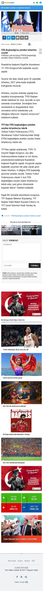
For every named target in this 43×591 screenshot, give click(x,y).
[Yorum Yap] (26, 38)
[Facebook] (4, 38)
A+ (40, 50)
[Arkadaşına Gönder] (17, 38)
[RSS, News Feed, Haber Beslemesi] (21, 577)
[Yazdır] (22, 38)
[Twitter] (9, 38)
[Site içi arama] (26, 577)
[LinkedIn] (13, 38)
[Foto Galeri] (40, 2)
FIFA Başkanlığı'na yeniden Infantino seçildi (26, 216)
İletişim (27, 561)
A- (40, 53)
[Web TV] (37, 2)
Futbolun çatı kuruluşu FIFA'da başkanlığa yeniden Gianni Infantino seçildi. (18, 56)
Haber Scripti (19, 582)
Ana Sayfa (12, 561)
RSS (33, 561)
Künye (20, 561)
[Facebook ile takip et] (17, 577)
